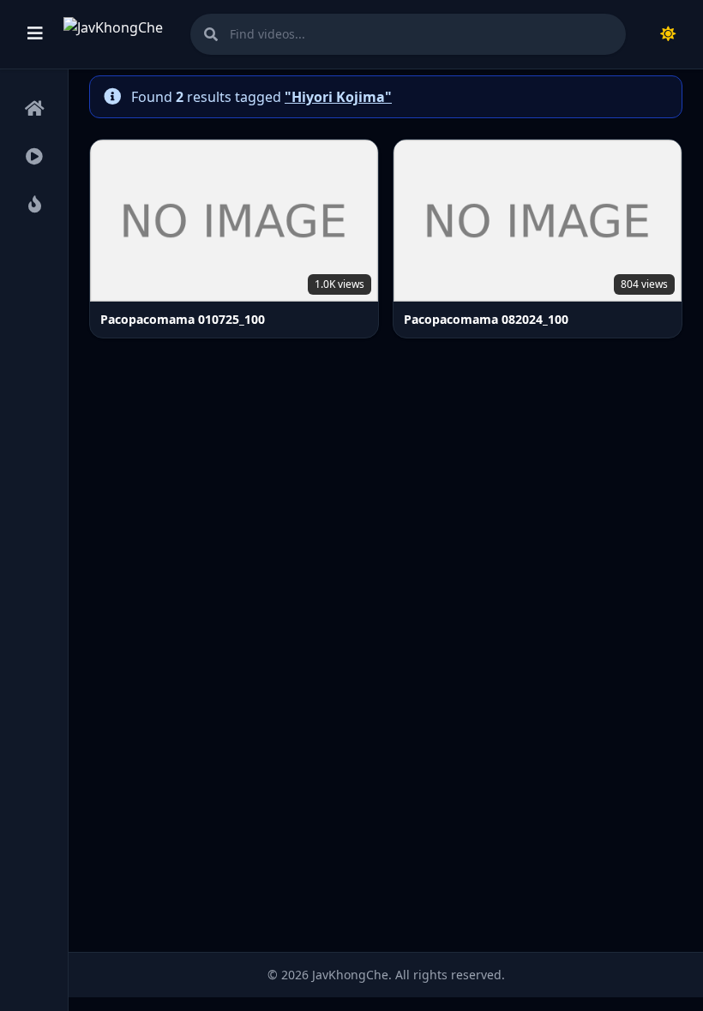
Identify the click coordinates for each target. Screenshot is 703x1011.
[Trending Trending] (33, 205)
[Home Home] (33, 109)
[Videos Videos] (33, 157)
